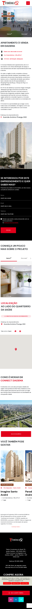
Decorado (24, 34)
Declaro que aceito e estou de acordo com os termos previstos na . (15, 220)
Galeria (9, 34)
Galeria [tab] (8, 258)
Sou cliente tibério (17, 593)
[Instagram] (10, 599)
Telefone (3, 211)
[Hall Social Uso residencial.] (16, 281)
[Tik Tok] (21, 599)
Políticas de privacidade (11, 222)
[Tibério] (10, 3)
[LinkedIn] (16, 599)
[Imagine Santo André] (12, 466)
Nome (2, 195)
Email (2, 203)
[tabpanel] (16, 279)
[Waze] (16, 331)
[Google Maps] (20, 331)
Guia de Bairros (16, 434)
